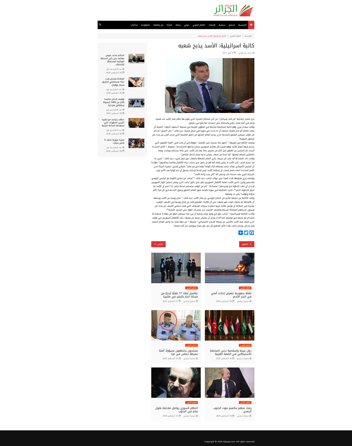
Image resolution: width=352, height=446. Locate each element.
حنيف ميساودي (245, 52)
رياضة (178, 25)
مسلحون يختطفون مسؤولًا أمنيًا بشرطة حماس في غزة (178, 352)
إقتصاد (212, 25)
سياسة (222, 25)
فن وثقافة (158, 25)
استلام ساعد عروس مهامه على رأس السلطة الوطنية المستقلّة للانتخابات (112, 60)
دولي (186, 25)
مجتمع (232, 25)
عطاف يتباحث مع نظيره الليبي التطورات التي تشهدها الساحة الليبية (113, 122)
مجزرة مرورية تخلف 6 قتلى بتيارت (114, 141)
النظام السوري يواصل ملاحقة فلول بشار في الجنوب (176, 409)
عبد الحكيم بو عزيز (114, 69)
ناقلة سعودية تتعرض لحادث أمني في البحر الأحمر (231, 295)
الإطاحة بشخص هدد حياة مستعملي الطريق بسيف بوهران (113, 82)
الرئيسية (242, 25)
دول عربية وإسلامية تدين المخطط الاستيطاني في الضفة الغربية (230, 352)
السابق (245, 244)
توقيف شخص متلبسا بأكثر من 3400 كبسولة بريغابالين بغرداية (113, 102)
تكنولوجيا (145, 25)
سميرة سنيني (243, 301)
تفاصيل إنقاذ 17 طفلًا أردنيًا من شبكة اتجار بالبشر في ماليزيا (179, 295)
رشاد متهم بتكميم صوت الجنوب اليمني (232, 409)
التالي (160, 244)
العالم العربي (199, 25)
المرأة (169, 25)
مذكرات (134, 25)
